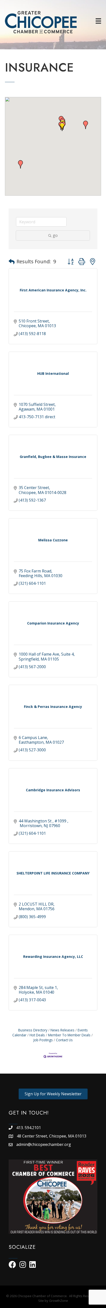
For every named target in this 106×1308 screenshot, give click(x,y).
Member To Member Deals (69, 1035)
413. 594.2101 (28, 1127)
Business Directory (32, 1030)
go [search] (55, 235)
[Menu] (98, 21)
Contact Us (64, 1040)
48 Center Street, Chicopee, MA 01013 (52, 1136)
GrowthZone (58, 1300)
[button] (62, 127)
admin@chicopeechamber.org (43, 1144)
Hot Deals (37, 1035)
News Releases (62, 1030)
